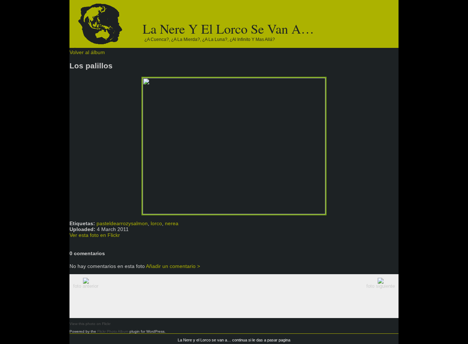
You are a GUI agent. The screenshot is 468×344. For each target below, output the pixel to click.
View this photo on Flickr (89, 324)
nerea (171, 223)
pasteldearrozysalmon (122, 223)
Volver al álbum (87, 52)
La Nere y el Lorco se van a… (228, 28)
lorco (156, 223)
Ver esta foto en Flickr (94, 235)
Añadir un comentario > (173, 266)
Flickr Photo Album (112, 331)
